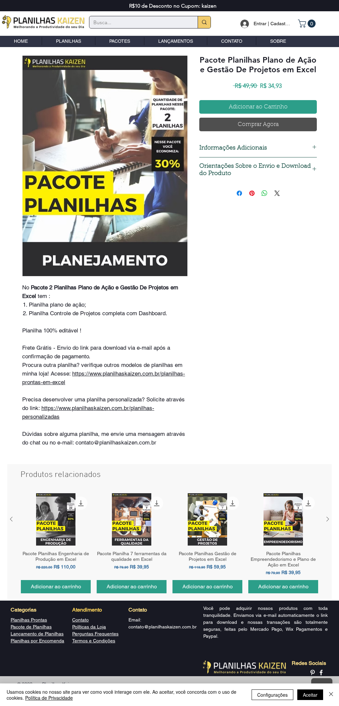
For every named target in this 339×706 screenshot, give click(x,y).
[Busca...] (204, 22)
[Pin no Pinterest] (252, 193)
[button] (307, 24)
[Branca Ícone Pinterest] (312, 672)
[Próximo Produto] (328, 519)
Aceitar (310, 694)
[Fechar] (331, 695)
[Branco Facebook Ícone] (321, 672)
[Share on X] (277, 193)
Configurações (272, 694)
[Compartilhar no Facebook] (239, 193)
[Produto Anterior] (11, 519)
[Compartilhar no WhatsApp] (264, 193)
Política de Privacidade (49, 697)
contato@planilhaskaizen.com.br (162, 626)
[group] (169, 543)
